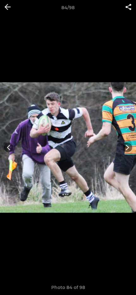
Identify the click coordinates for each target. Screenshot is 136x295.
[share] (128, 7)
